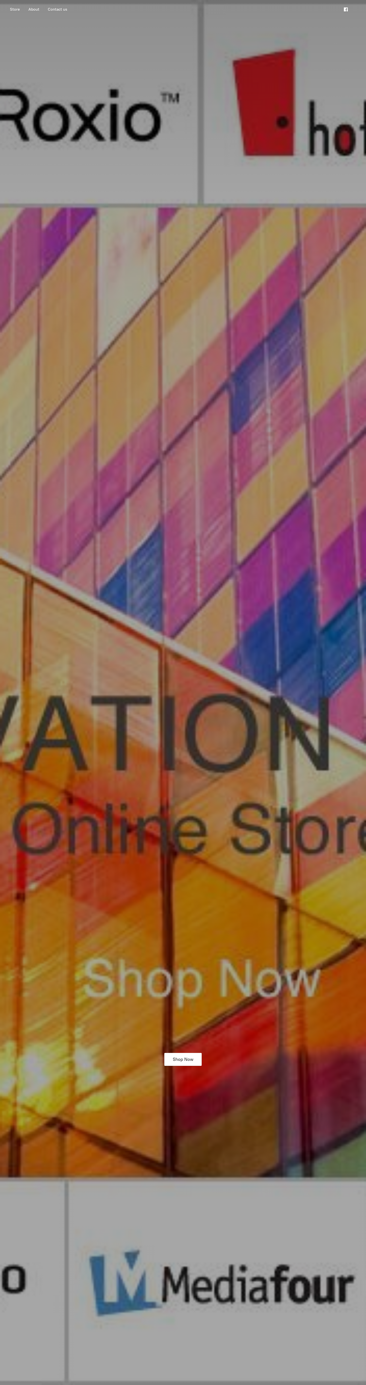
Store (15, 9)
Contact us (57, 9)
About (33, 9)
